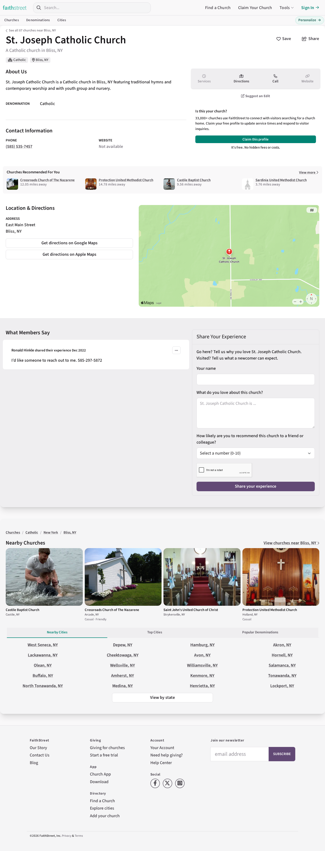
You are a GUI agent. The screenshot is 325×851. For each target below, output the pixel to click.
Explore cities (102, 808)
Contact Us (39, 755)
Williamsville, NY (202, 665)
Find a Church (218, 8)
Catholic (19, 59)
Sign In (307, 8)
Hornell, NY (282, 655)
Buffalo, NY (43, 676)
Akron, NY (282, 645)
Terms (79, 836)
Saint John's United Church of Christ (190, 609)
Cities (61, 20)
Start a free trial (104, 755)
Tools (285, 8)
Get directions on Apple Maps (69, 254)
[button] (176, 350)
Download (99, 782)
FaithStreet (15, 7)
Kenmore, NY (202, 676)
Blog (34, 763)
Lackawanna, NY (43, 655)
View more (307, 172)
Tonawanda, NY (282, 676)
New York (51, 532)
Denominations (38, 20)
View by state (162, 698)
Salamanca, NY (282, 665)
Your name (206, 368)
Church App (100, 774)
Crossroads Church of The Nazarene (47, 180)
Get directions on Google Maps (69, 243)
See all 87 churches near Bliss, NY (32, 30)
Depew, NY (122, 645)
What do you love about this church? (230, 392)
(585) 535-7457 (19, 147)
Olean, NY (43, 665)
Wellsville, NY (122, 665)
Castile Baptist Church (194, 180)
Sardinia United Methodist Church (281, 180)
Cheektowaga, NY (122, 655)
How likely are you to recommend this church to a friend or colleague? (250, 439)
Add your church (105, 816)
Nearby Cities (57, 632)
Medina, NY (122, 686)
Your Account (162, 748)
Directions (241, 81)
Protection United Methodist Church (126, 180)
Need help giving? (166, 755)
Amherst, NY (122, 676)
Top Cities (154, 632)
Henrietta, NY (202, 686)
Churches (11, 20)
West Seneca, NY (43, 645)
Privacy (66, 836)
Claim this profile (255, 139)
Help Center (161, 763)
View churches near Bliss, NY (290, 543)
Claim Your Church (255, 8)
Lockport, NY (282, 686)
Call (275, 81)
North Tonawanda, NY (43, 686)
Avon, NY (202, 655)
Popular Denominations (260, 632)
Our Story (38, 748)
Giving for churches (107, 748)
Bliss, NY (42, 59)
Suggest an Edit (257, 96)
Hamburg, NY (202, 645)
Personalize (309, 20)
